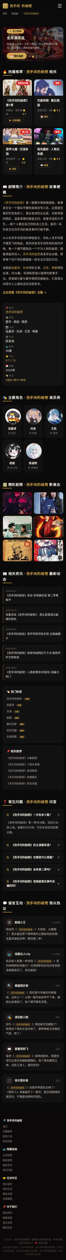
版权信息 (7, 1227)
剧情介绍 (7, 1136)
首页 (5, 13)
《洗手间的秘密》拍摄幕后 (22, 777)
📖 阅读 (44, 165)
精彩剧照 (7, 1160)
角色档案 (7, 1141)
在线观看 (15, 736)
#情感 (22, 379)
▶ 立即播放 (15, 120)
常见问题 (15, 730)
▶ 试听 (12, 169)
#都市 (16, 379)
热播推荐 (7, 1131)
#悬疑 (9, 379)
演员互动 (7, 1189)
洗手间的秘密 (18, 698)
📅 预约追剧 (16, 56)
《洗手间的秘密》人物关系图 (23, 764)
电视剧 (15, 13)
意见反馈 (7, 1222)
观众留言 (7, 1184)
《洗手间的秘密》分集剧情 (22, 758)
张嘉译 (14, 704)
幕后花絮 (15, 724)
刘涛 (12, 711)
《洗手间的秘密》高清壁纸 (22, 770)
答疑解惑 (7, 1198)
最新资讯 (7, 1165)
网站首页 (7, 1212)
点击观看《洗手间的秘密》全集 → (24, 292)
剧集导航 (7, 1217)
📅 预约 (44, 116)
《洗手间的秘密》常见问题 (22, 783)
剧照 (12, 717)
